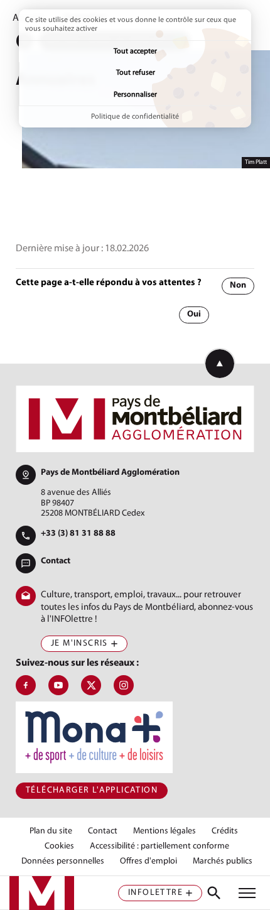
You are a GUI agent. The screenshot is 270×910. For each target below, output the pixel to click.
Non (238, 285)
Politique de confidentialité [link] (135, 117)
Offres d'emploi (148, 861)
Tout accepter (135, 51)
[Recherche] (214, 893)
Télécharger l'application (92, 790)
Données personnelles (62, 861)
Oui (194, 314)
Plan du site (51, 831)
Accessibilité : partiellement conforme (159, 846)
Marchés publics (222, 861)
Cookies (59, 846)
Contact (55, 561)
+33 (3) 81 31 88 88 (78, 533)
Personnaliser (135, 95)
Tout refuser (135, 73)
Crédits (225, 831)
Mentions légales (164, 831)
